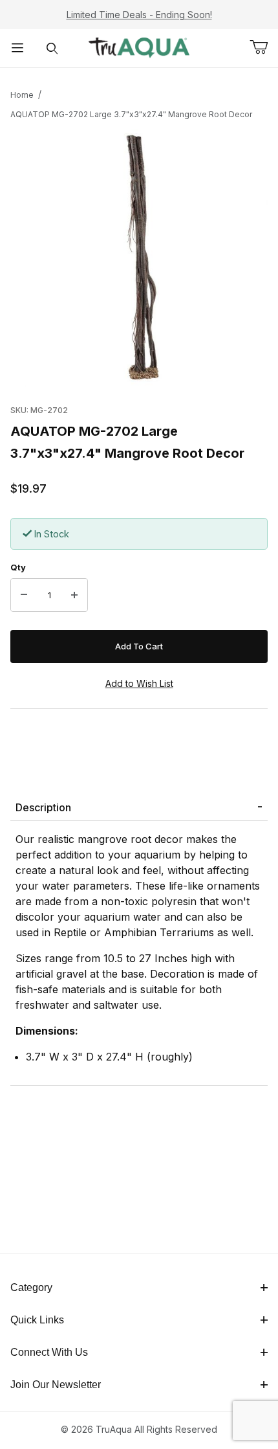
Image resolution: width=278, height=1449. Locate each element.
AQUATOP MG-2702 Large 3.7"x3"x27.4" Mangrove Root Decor (131, 114)
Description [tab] (43, 807)
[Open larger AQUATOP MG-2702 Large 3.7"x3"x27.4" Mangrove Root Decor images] (139, 258)
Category (31, 1287)
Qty (18, 567)
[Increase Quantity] (74, 595)
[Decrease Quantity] (24, 595)
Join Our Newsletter (55, 1384)
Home (22, 95)
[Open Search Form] (52, 48)
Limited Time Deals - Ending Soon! (139, 14)
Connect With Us (49, 1352)
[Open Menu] (17, 48)
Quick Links (37, 1319)
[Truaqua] (139, 46)
